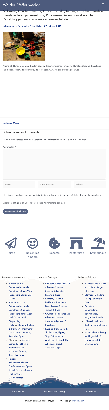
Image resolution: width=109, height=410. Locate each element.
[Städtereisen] (76, 243)
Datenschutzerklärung (54, 391)
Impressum (91, 391)
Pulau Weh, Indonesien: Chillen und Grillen (20, 294)
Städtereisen (76, 253)
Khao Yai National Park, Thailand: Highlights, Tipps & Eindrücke (56, 332)
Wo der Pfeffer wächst (21, 4)
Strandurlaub (98, 253)
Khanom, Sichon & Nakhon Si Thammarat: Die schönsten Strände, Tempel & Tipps (19, 347)
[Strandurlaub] (98, 243)
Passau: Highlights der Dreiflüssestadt (20, 374)
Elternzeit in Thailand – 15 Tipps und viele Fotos (95, 298)
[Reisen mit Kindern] (32, 243)
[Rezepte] (54, 243)
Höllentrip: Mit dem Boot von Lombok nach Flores (95, 325)
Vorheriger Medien (10, 123)
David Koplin (78, 400)
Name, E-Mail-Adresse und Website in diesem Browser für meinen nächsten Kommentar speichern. (54, 195)
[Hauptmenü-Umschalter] (103, 3)
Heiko (11, 325)
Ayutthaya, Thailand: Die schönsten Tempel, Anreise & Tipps (56, 343)
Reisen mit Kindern (32, 255)
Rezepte (54, 253)
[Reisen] (11, 243)
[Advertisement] (54, 96)
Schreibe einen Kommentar (16, 26)
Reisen (11, 253)
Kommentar (9, 147)
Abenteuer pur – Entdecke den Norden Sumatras (19, 287)
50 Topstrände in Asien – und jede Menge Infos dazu (95, 287)
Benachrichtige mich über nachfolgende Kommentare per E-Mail (36, 202)
